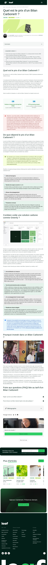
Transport (23, 536)
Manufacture (15, 546)
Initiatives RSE (4, 543)
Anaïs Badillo (15, 36)
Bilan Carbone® (5, 532)
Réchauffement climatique (36, 539)
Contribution (4, 534)
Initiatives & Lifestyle (37, 534)
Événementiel (15, 542)
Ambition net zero (5, 530)
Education (15, 540)
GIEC (34, 532)
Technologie (24, 530)
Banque (14, 534)
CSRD (3, 536)
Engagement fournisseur (4, 541)
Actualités (35, 530)
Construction (15, 536)
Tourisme (23, 534)
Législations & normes (6, 547)
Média (14, 548)
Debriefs (3, 538)
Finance (14, 544)
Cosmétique (15, 538)
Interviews (4, 545)
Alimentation (15, 530)
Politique (34, 536)
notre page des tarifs (12, 164)
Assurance (15, 532)
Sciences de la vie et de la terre (37, 542)
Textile (23, 532)
